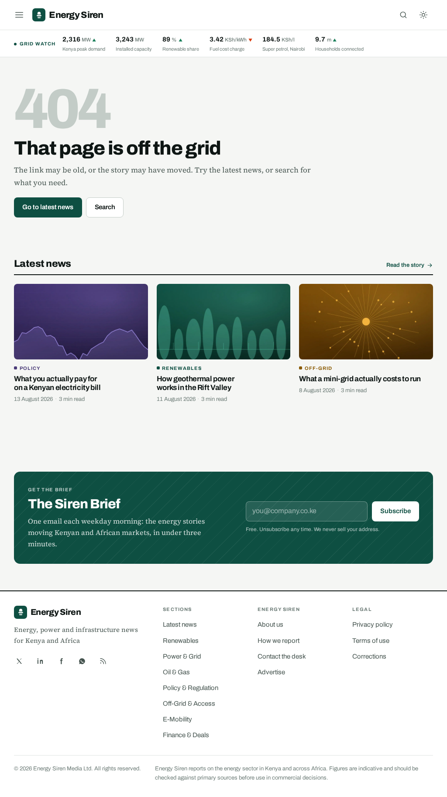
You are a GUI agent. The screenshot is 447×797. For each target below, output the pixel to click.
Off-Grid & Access (189, 703)
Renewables (182, 368)
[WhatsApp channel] (82, 661)
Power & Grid (182, 656)
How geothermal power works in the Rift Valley (195, 383)
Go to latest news (47, 207)
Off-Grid (318, 368)
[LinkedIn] (40, 661)
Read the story (405, 265)
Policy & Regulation (190, 687)
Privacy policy (372, 624)
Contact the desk (282, 656)
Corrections (369, 656)
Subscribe (395, 510)
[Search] (403, 14)
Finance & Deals (186, 734)
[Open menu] (19, 14)
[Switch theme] (423, 14)
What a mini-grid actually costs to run (360, 379)
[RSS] (103, 661)
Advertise (271, 672)
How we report (278, 640)
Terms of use (370, 640)
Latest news (180, 624)
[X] (19, 661)
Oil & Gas (176, 672)
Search (105, 207)
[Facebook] (61, 661)
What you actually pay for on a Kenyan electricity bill (57, 383)
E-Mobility (177, 719)
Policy (30, 368)
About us (270, 624)
